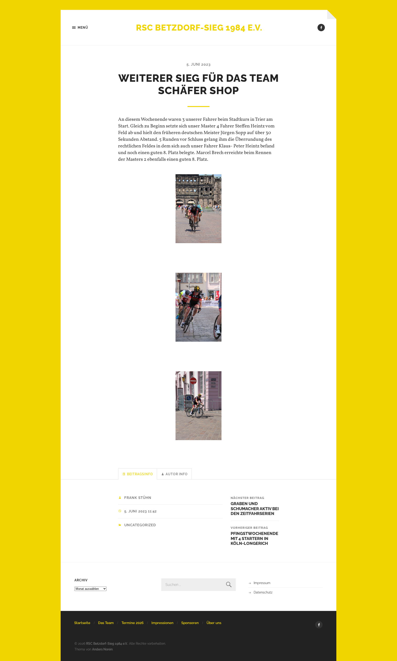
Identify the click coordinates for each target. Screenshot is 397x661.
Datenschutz (263, 592)
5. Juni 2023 (199, 64)
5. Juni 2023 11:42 (140, 511)
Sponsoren (190, 623)
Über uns (214, 623)
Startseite (82, 623)
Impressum (262, 583)
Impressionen (162, 623)
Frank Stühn (137, 498)
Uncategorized (140, 525)
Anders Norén (102, 649)
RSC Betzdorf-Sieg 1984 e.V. (199, 27)
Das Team (106, 623)
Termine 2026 (133, 623)
